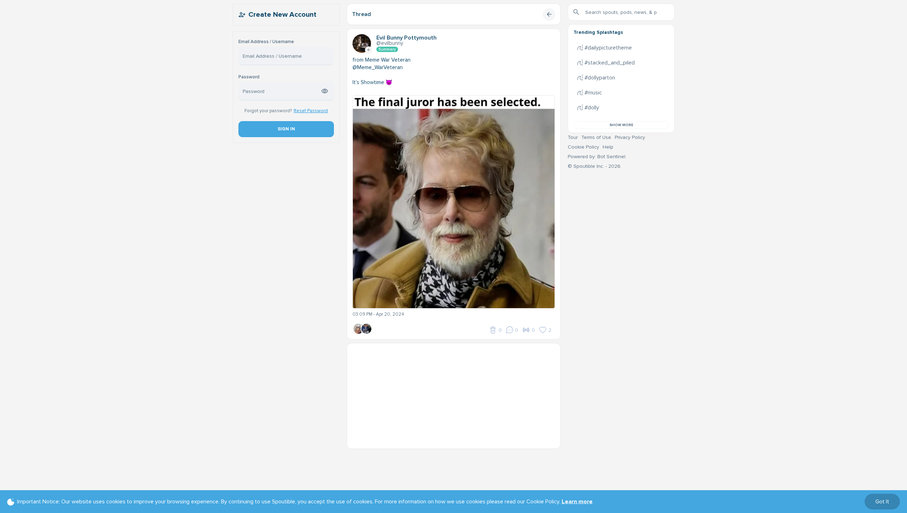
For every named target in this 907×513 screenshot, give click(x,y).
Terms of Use (596, 137)
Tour (573, 137)
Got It (882, 501)
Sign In (286, 129)
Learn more (577, 501)
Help (608, 147)
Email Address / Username (266, 42)
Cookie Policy (583, 147)
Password (248, 77)
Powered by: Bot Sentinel (596, 157)
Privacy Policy (630, 137)
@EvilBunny (389, 43)
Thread (361, 14)
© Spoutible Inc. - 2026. (595, 166)
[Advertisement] (453, 393)
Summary (387, 49)
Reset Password (311, 111)
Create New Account (282, 14)
